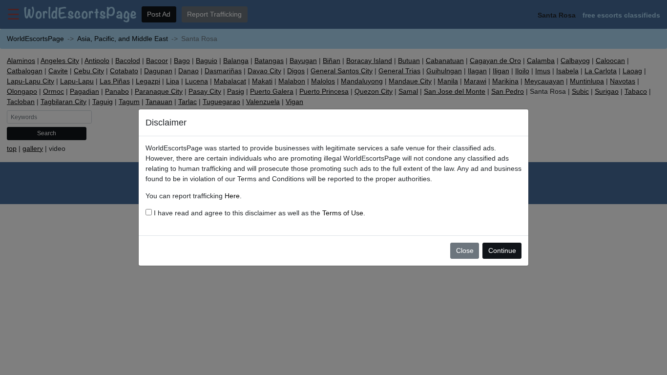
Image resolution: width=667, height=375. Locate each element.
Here (232, 196)
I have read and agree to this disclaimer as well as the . (258, 213)
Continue (502, 250)
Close (465, 250)
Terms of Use (342, 213)
